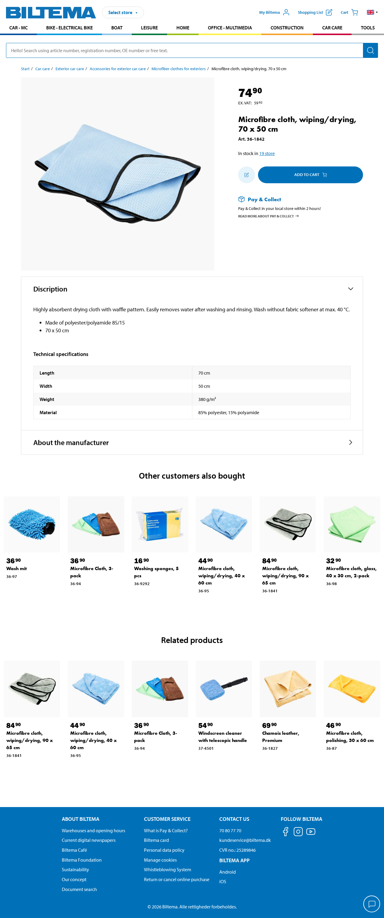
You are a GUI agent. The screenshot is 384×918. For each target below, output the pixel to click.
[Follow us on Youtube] (311, 834)
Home (182, 28)
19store (267, 153)
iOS (222, 881)
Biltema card (156, 840)
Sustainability (75, 869)
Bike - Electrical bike (69, 28)
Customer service (167, 818)
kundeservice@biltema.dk (245, 840)
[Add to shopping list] (246, 174)
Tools (368, 28)
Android (227, 872)
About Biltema (80, 818)
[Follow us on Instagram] (298, 833)
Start (25, 68)
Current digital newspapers (89, 840)
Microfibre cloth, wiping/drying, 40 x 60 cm (221, 575)
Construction (287, 28)
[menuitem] (18, 28)
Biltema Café (74, 850)
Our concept (74, 879)
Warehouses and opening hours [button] (93, 830)
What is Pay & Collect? (166, 830)
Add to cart (306, 174)
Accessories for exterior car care (118, 68)
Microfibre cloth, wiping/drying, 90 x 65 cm (285, 575)
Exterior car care (70, 68)
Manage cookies (160, 860)
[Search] (370, 50)
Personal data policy (164, 850)
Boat (116, 28)
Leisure (149, 28)
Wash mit (16, 568)
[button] (372, 12)
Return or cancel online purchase (176, 879)
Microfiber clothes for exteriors (179, 68)
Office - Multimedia (230, 28)
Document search (79, 889)
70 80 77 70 (230, 830)
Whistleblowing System (167, 869)
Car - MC (18, 28)
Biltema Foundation (82, 860)
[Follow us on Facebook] (285, 833)
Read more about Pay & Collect (266, 216)
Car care (332, 28)
